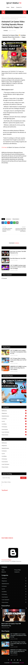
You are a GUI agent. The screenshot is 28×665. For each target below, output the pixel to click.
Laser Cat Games (14, 432)
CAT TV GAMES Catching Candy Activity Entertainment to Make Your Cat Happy (18, 267)
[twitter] (11, 660)
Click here (4, 147)
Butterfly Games (14, 416)
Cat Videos (14, 424)
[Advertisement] (14, 329)
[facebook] (8, 660)
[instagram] (14, 660)
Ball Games (14, 410)
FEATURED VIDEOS (7, 538)
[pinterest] (17, 660)
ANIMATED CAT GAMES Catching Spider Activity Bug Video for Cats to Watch (18, 368)
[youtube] (20, 660)
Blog (11, 662)
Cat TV (14, 421)
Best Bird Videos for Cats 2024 (18, 258)
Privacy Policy (17, 569)
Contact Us (19, 7)
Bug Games (14, 413)
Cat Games (7, 17)
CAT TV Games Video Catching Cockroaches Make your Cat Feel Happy (18, 360)
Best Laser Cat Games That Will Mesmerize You (18, 252)
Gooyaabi (21, 662)
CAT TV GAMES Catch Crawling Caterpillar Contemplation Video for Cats (18, 352)
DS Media (6, 30)
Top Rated (5, 490)
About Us (4, 572)
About (12, 7)
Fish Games (14, 426)
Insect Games (14, 429)
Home (7, 7)
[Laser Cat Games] (14, 615)
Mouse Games (16, 219)
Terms (3, 569)
